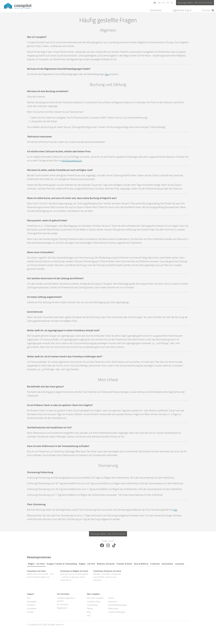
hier (107, 74)
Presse (111, 597)
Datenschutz (113, 608)
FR (168, 2)
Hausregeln (31, 601)
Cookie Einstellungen (116, 611)
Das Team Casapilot (95, 597)
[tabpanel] (108, 575)
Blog (89, 611)
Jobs (88, 615)
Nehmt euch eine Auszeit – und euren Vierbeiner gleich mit (40, 573)
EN (159, 2)
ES (163, 2)
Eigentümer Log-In (182, 10)
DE (155, 2)
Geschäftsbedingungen (117, 604)
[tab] (36, 563)
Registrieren (62, 607)
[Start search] (213, 10)
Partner (90, 608)
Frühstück (31, 604)
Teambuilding (92, 604)
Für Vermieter (62, 604)
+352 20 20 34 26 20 (203, 2)
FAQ (28, 597)
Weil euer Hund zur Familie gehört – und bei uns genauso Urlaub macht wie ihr (74, 575)
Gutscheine (155, 10)
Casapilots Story (93, 601)
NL (172, 2)
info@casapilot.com (72, 160)
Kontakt (30, 611)
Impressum (112, 601)
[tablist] (108, 563)
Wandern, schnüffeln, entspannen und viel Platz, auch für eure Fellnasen (107, 575)
